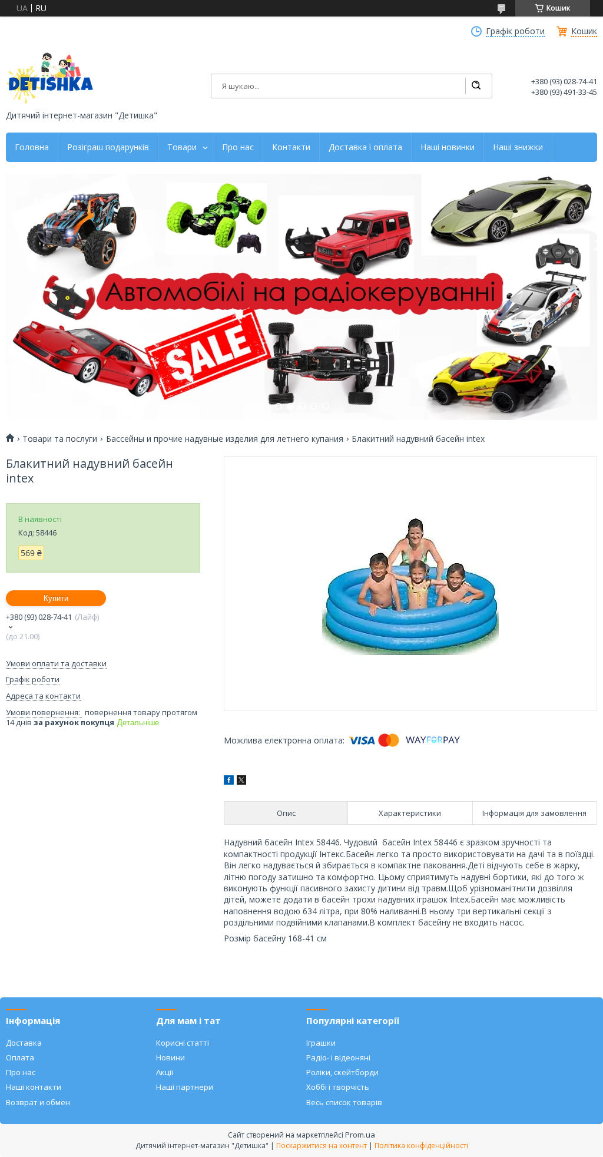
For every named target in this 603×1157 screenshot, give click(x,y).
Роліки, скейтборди (342, 1072)
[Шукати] (475, 86)
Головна (32, 147)
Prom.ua (360, 1134)
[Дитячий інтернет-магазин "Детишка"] (50, 78)
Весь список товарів (344, 1102)
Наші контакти (33, 1087)
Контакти (291, 147)
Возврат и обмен (38, 1102)
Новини (170, 1057)
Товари (182, 147)
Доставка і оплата (365, 147)
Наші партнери (184, 1087)
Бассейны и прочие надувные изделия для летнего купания (224, 439)
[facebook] (229, 781)
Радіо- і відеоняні (338, 1057)
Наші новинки (447, 147)
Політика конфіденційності (421, 1146)
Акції (164, 1072)
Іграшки (321, 1042)
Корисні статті (182, 1042)
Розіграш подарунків (108, 147)
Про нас (238, 147)
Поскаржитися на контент (321, 1146)
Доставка (24, 1042)
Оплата (20, 1057)
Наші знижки (518, 147)
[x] (241, 781)
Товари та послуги (59, 439)
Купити (56, 598)
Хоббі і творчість (337, 1087)
